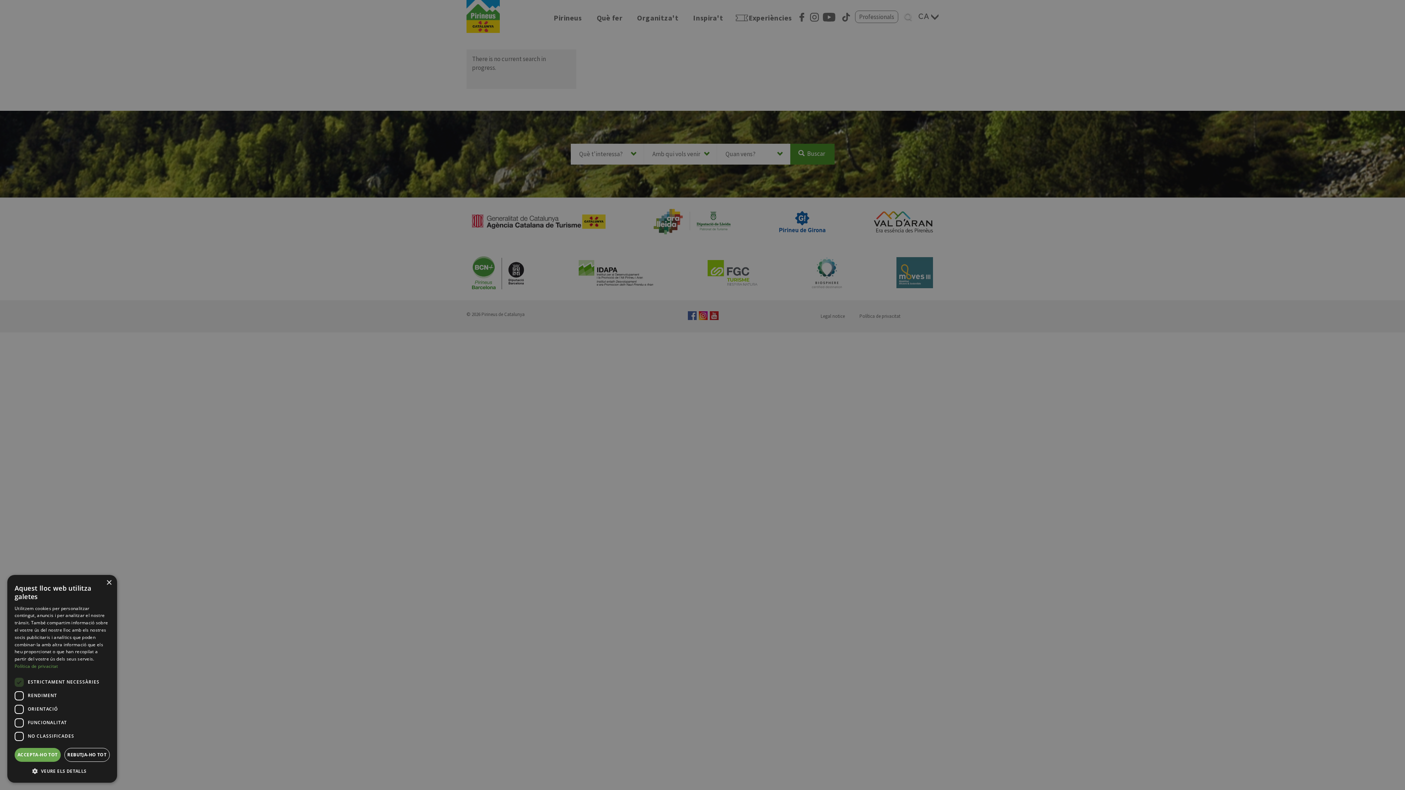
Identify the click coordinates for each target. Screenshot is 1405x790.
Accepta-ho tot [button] (38, 755)
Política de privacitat (36, 666)
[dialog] (62, 679)
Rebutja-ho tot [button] (86, 755)
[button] (62, 771)
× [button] (109, 583)
